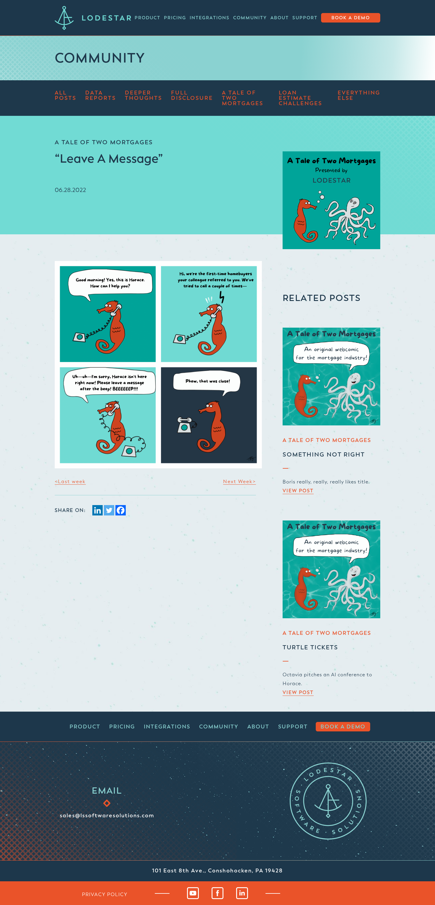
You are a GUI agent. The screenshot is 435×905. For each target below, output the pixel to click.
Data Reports (100, 95)
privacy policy (105, 894)
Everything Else (359, 95)
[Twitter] (109, 510)
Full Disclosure (192, 95)
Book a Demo (350, 18)
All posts (65, 95)
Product (147, 17)
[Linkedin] (97, 510)
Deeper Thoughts (143, 95)
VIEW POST (298, 491)
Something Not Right (324, 454)
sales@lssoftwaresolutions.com (107, 815)
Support (305, 17)
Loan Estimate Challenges (300, 98)
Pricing (175, 17)
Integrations (210, 17)
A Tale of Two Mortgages (242, 98)
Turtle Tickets (310, 647)
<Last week (70, 481)
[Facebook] (120, 510)
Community (250, 17)
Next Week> (239, 481)
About (279, 17)
